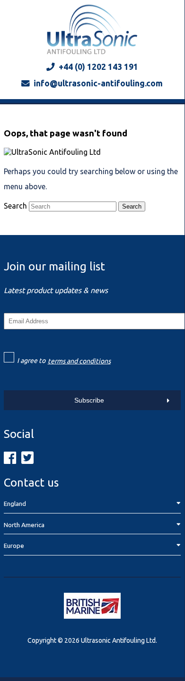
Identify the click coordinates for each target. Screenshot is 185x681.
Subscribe (89, 400)
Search (15, 206)
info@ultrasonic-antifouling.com (98, 83)
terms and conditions (79, 361)
